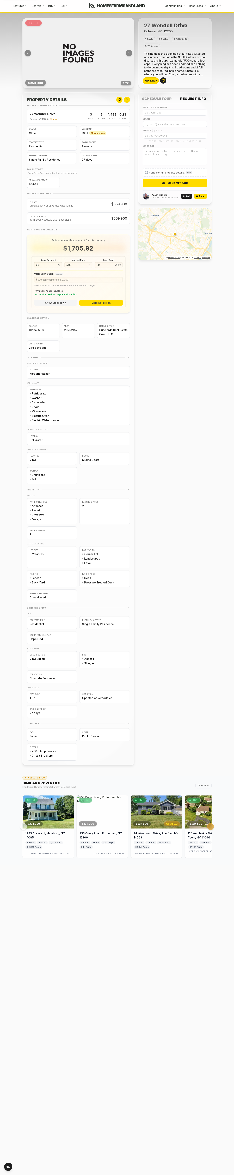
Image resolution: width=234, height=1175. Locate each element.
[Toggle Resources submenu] (205, 6)
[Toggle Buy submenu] (55, 6)
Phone (152, 130)
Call (188, 196)
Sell (62, 6)
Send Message (178, 183)
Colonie (34, 119)
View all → (203, 785)
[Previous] (27, 53)
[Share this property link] (127, 100)
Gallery (81, 53)
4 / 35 (125, 83)
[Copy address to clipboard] (119, 100)
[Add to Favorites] (163, 80)
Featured (18, 6)
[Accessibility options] (8, 1167)
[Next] (129, 53)
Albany (53, 119)
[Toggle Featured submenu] (26, 6)
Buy (50, 6)
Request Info (193, 99)
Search (36, 6)
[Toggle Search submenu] (43, 6)
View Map (177, 234)
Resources (196, 6)
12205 (45, 119)
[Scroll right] (210, 826)
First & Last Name (155, 107)
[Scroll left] (23, 826)
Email (147, 119)
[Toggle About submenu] (220, 6)
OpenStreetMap (174, 258)
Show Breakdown (55, 302)
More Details (99, 302)
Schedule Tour (157, 99)
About (214, 6)
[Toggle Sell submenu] (67, 6)
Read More (178, 71)
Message (149, 146)
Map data (206, 258)
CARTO (197, 258)
